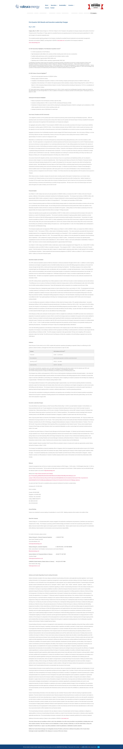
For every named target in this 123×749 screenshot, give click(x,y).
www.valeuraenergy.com (34, 42)
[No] (121, 747)
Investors (70, 5)
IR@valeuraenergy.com (49, 470)
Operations (53, 5)
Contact (52, 7)
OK (98, 747)
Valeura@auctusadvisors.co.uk (36, 558)
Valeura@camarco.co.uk (34, 565)
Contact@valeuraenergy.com (35, 543)
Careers (47, 7)
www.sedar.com (61, 40)
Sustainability (62, 5)
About (46, 5)
